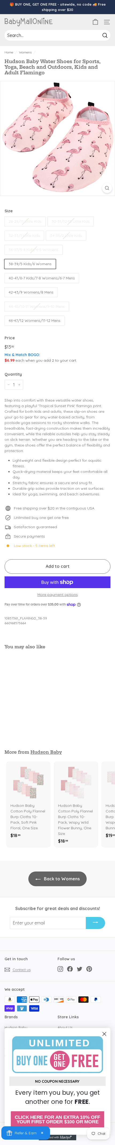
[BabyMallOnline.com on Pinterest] (89, 968)
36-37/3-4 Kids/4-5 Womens (33, 249)
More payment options (57, 594)
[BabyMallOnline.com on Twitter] (79, 968)
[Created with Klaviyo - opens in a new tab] (57, 1137)
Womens (25, 52)
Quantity (13, 374)
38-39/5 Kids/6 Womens (30, 263)
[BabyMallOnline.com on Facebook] (70, 968)
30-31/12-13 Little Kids (71, 221)
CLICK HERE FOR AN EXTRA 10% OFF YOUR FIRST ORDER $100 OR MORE (57, 1119)
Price (10, 337)
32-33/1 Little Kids (24, 235)
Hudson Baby (46, 752)
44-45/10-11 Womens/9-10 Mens (37, 306)
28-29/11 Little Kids (25, 221)
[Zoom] (107, 188)
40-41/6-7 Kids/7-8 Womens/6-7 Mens (42, 278)
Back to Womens (61, 878)
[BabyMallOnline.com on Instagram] (60, 968)
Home (9, 52)
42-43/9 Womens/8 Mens (31, 292)
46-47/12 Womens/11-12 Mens (34, 320)
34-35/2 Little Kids (66, 235)
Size (9, 210)
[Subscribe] (95, 923)
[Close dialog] (104, 1034)
